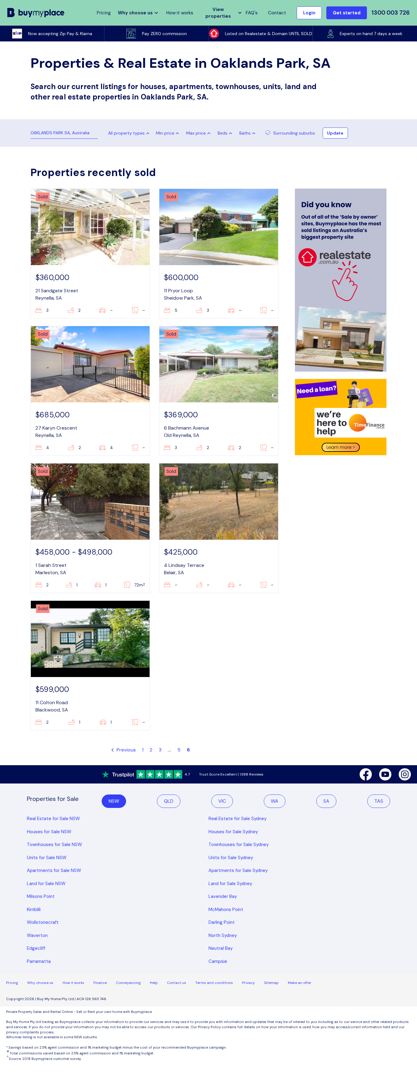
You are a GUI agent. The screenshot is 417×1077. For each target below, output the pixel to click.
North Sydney (223, 935)
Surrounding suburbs (294, 133)
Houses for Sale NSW (49, 832)
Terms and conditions (214, 982)
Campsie (218, 961)
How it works (179, 13)
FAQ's (252, 13)
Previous (125, 750)
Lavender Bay (223, 896)
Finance (100, 982)
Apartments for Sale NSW (54, 870)
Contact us (176, 982)
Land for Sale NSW (46, 884)
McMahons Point (226, 909)
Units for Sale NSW (47, 858)
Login (309, 13)
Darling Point (222, 922)
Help (154, 982)
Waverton (37, 935)
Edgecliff (36, 948)
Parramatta (39, 961)
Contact (277, 13)
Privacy (248, 982)
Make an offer (299, 982)
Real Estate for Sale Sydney (238, 819)
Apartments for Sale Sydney (238, 870)
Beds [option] (222, 133)
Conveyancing (128, 982)
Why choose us (40, 982)
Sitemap (271, 982)
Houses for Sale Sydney (233, 832)
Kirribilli (34, 909)
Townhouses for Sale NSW (54, 844)
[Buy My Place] (36, 13)
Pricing (12, 982)
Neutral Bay (221, 948)
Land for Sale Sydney (230, 884)
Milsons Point (41, 896)
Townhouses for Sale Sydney (239, 844)
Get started (347, 13)
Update (335, 133)
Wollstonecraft (43, 922)
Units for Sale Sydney (231, 858)
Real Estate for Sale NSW (53, 819)
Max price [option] (196, 133)
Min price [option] (165, 133)
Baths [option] (245, 133)
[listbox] (169, 133)
